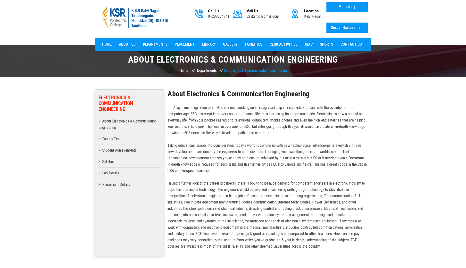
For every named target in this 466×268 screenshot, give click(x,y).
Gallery (230, 44)
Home (107, 44)
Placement (185, 44)
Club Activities (284, 44)
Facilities (253, 44)
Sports (326, 44)
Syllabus (108, 161)
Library (209, 44)
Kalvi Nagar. (313, 16)
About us (127, 44)
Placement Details (116, 184)
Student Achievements (119, 150)
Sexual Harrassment (347, 27)
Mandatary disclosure (347, 8)
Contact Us (351, 44)
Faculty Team (112, 139)
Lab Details (110, 173)
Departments (155, 44)
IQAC (309, 44)
